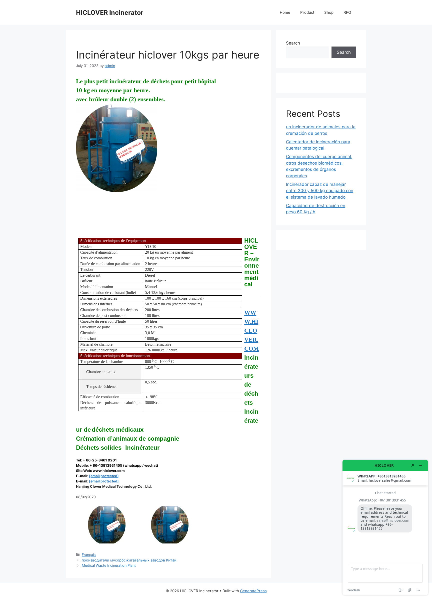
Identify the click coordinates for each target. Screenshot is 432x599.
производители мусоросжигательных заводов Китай (129, 560)
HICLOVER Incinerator (109, 12)
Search (293, 43)
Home (285, 12)
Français (89, 554)
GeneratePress (253, 590)
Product (307, 12)
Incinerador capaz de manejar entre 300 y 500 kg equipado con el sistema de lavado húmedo (319, 191)
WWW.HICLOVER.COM (251, 330)
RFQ (347, 12)
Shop (329, 12)
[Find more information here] (385, 527)
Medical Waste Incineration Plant (109, 565)
